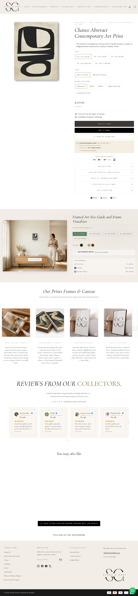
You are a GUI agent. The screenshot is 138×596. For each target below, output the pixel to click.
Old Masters (67, 7)
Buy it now (104, 130)
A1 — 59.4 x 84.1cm (126, 234)
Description (104, 166)
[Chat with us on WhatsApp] (133, 591)
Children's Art (119, 7)
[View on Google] (16, 414)
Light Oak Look (114, 86)
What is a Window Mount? (104, 178)
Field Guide (8, 572)
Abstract (99, 22)
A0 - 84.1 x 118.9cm (102, 63)
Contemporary (101, 7)
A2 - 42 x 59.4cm (117, 56)
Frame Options (82, 81)
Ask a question (104, 190)
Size (77, 52)
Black (92, 86)
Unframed (81, 86)
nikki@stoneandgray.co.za (112, 553)
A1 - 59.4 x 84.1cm (84, 63)
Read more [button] (17, 431)
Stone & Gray (80, 22)
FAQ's (6, 568)
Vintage (54, 7)
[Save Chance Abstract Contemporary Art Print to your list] (32, 465)
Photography (39, 7)
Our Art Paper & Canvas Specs (104, 172)
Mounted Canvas (99, 75)
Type (77, 70)
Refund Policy (74, 560)
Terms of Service (75, 556)
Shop (26, 7)
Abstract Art (83, 7)
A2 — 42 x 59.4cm (110, 234)
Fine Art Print (82, 75)
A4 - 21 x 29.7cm (83, 56)
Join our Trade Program (11, 580)
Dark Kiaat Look (83, 93)
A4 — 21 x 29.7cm (80, 234)
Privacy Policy (74, 552)
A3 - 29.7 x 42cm (100, 56)
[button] (9, 422)
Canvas (6, 560)
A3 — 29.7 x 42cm (94, 234)
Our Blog (7, 564)
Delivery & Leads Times (12, 556)
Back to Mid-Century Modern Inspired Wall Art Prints (70, 523)
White (100, 86)
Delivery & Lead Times (104, 184)
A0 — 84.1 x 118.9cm (81, 238)
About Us (7, 552)
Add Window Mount (86, 252)
